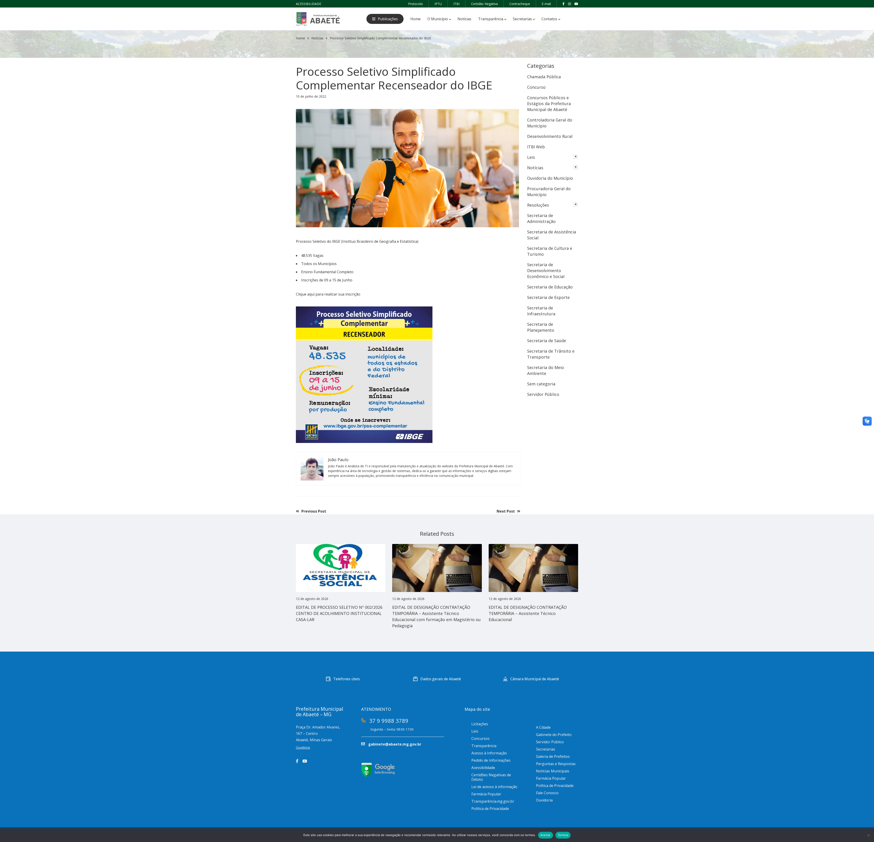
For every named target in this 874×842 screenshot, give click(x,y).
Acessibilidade (483, 767)
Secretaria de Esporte (548, 297)
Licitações (479, 723)
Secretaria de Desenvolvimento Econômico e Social (545, 270)
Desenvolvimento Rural (549, 136)
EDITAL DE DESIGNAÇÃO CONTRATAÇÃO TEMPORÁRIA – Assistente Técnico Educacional (528, 613)
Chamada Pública (544, 76)
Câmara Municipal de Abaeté (534, 678)
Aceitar (545, 835)
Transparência (483, 745)
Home (300, 38)
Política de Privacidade (490, 808)
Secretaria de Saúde (546, 340)
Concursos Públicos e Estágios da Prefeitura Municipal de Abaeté (549, 103)
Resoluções (538, 205)
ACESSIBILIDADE (308, 4)
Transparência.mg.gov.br (492, 801)
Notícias (317, 38)
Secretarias (545, 749)
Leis (531, 157)
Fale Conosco (547, 792)
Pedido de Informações (491, 760)
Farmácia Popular (486, 793)
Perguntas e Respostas (556, 763)
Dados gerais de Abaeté (440, 678)
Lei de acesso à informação (494, 786)
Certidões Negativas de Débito (491, 777)
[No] (868, 835)
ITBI (456, 4)
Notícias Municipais (552, 771)
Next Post (506, 511)
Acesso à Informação (489, 753)
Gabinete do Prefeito (554, 734)
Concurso (536, 87)
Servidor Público (543, 394)
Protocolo (415, 4)
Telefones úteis (346, 678)
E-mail (546, 4)
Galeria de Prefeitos (553, 756)
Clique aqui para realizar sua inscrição (328, 294)
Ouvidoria (544, 800)
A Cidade (543, 727)
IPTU (438, 4)
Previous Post (313, 511)
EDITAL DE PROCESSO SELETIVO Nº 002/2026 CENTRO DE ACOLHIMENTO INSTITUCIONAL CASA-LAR (339, 613)
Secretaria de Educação (550, 287)
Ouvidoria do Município (550, 178)
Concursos (480, 738)
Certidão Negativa (484, 4)
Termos (563, 835)
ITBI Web (536, 146)
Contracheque (519, 4)
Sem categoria (541, 384)
